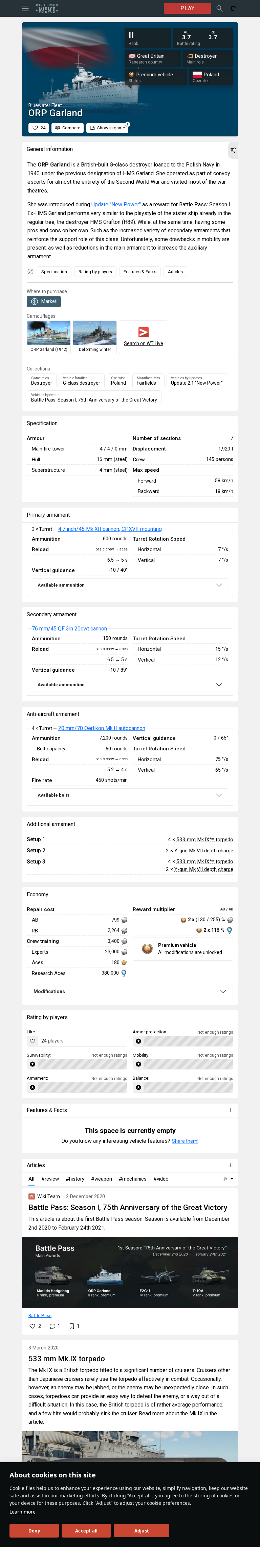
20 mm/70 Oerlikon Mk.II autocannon (101, 728)
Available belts (53, 795)
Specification (54, 271)
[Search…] (219, 8)
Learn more (22, 1512)
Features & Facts (140, 271)
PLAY (187, 8)
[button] (233, 150)
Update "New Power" (116, 204)
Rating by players (95, 271)
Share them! (185, 1141)
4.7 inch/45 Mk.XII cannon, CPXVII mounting (110, 529)
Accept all (86, 1531)
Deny (34, 1531)
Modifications (49, 991)
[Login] (233, 8)
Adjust (141, 1531)
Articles (175, 271)
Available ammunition (61, 585)
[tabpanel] (130, 562)
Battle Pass (39, 1315)
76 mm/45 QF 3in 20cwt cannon (69, 628)
